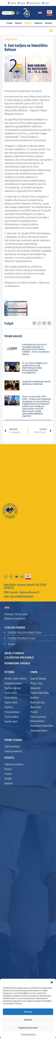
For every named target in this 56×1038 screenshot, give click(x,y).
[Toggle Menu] (51, 31)
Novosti (18, 23)
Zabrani (28, 1019)
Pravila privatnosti (28, 1034)
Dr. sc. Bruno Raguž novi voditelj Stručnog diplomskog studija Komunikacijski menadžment (34, 368)
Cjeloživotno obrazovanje (19, 657)
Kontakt (48, 23)
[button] (51, 982)
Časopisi (28, 23)
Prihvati (28, 1011)
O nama (9, 23)
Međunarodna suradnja (17, 663)
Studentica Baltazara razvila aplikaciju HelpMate (36, 382)
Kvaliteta (38, 23)
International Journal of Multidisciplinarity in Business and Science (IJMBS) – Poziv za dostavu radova (36, 349)
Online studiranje (14, 653)
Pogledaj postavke (28, 1027)
